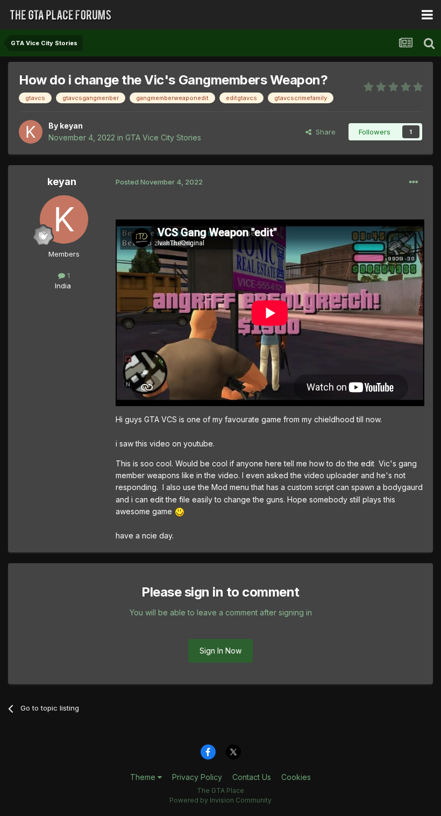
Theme (144, 777)
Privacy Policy (197, 777)
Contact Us (251, 777)
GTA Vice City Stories (163, 137)
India (63, 285)
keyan (71, 125)
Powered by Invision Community (220, 800)
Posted (159, 182)
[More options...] (413, 182)
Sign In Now (220, 650)
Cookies (296, 777)
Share (323, 131)
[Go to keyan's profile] (30, 132)
